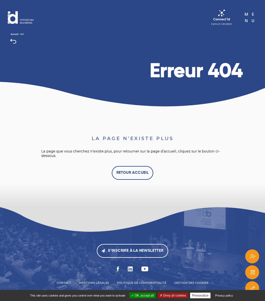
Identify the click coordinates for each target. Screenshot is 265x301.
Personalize (200, 295)
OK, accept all (144, 295)
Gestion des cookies (191, 283)
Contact (64, 283)
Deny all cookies (174, 295)
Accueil (14, 34)
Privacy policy (224, 295)
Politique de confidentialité (141, 283)
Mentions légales (94, 283)
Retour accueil (132, 173)
